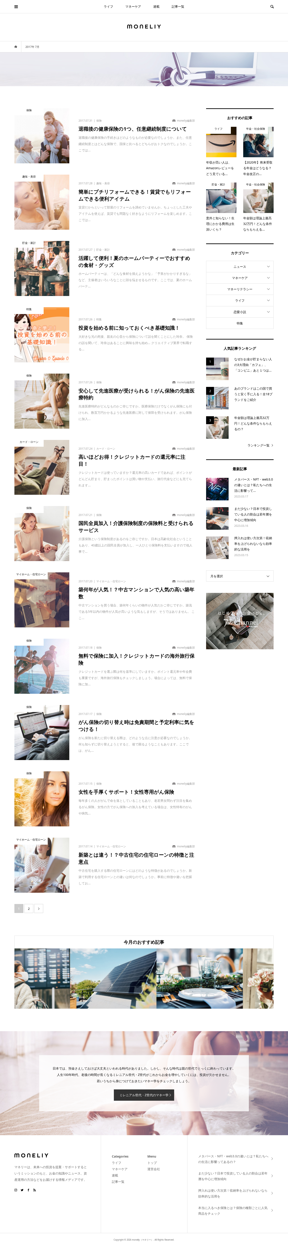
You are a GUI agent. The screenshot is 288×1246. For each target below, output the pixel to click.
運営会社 (153, 1169)
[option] (57, 978)
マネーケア (133, 6)
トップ (152, 1162)
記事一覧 (178, 6)
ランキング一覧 (259, 445)
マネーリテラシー (239, 289)
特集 (240, 323)
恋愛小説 (240, 312)
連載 (156, 6)
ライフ (108, 6)
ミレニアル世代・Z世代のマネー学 (144, 1095)
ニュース (240, 266)
